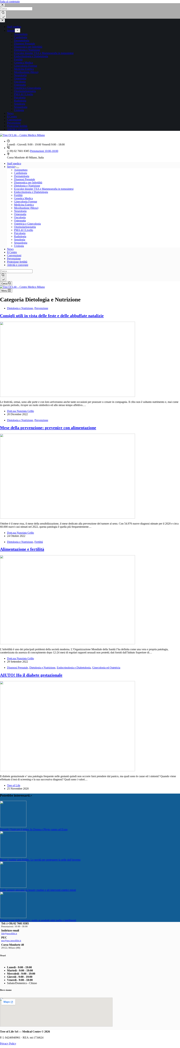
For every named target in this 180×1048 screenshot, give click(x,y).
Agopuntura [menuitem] (20, 34)
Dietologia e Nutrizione (20, 308)
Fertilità (38, 541)
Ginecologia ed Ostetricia (106, 667)
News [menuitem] (10, 113)
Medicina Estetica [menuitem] (24, 68)
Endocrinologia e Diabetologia (74, 667)
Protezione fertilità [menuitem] (17, 125)
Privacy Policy (8, 1043)
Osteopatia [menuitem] (20, 84)
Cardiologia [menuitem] (20, 37)
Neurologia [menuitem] (20, 75)
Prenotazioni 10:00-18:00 (44, 150)
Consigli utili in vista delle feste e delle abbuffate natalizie (52, 315)
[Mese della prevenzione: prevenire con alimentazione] (67, 517)
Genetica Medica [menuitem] (23, 62)
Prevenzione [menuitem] (14, 122)
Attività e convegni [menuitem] (17, 129)
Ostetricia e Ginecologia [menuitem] (27, 87)
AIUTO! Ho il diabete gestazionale (31, 675)
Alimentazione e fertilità (22, 549)
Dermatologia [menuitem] (21, 40)
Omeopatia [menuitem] (20, 78)
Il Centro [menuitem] (12, 116)
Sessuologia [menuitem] (20, 106)
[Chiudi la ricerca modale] (2, 5)
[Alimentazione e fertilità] (67, 643)
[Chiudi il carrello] (2, 20)
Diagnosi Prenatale (17, 667)
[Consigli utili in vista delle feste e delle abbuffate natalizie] (67, 395)
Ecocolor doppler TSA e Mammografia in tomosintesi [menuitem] (43, 53)
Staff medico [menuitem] (14, 26)
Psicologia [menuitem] (19, 97)
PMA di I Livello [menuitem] (23, 94)
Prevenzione (41, 308)
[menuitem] (17, 30)
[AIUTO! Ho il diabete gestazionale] (67, 770)
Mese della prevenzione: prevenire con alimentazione (48, 427)
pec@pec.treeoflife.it (11, 940)
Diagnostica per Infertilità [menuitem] (28, 46)
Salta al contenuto (10, 1)
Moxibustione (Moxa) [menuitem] (26, 72)
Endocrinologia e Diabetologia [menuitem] (31, 56)
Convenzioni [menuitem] (14, 119)
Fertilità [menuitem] (18, 59)
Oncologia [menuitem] (20, 81)
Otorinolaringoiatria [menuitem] (25, 91)
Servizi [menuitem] (11, 30)
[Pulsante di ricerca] (3, 15)
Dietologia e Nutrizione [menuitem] (27, 49)
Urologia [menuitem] (19, 110)
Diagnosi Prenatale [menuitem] (24, 43)
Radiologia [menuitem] (20, 100)
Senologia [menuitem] (19, 103)
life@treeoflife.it (9, 933)
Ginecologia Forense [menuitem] (25, 65)
